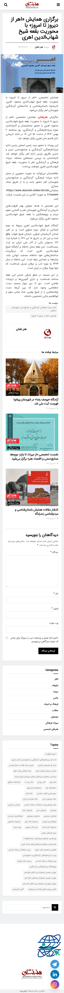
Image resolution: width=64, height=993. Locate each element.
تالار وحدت (29, 782)
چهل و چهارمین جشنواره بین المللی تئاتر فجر (39, 883)
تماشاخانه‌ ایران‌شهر (34, 788)
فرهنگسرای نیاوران (49, 821)
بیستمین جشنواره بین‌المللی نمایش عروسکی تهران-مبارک (35, 776)
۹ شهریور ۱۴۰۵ (51, 408)
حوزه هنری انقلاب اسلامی (46, 793)
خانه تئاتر (29, 793)
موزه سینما (17, 827)
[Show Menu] (58, 5)
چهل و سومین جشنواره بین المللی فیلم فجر (40, 872)
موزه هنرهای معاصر (48, 833)
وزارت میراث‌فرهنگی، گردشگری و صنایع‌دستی (39, 855)
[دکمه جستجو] (5, 5)
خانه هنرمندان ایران (30, 799)
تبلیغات (55, 685)
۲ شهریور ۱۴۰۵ (51, 463)
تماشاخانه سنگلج (14, 782)
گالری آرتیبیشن (18, 889)
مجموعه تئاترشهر (14, 821)
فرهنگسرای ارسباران (15, 816)
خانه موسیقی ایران (49, 799)
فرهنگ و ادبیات (51, 704)
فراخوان (53, 810)
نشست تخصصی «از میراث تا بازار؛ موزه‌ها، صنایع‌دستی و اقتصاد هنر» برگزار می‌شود (34, 456)
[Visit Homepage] (32, 5)
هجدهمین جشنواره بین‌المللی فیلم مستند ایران (38, 844)
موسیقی (54, 717)
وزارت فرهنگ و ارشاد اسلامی (19, 849)
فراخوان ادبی (41, 810)
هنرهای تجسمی (50, 729)
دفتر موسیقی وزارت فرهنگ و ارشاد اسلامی (40, 804)
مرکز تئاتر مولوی (32, 827)
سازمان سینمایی (14, 804)
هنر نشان (39, 47)
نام (55, 593)
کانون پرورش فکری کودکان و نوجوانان (42, 889)
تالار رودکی (41, 782)
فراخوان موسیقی (33, 816)
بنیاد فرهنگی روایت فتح (22, 771)
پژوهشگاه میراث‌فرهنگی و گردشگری (43, 866)
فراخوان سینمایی (50, 816)
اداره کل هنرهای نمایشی (47, 765)
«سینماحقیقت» (50, 754)
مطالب (55, 710)
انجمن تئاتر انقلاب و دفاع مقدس (21, 765)
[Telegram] (54, 964)
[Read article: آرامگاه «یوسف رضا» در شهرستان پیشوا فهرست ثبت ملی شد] (32, 377)
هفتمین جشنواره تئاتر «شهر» (45, 849)
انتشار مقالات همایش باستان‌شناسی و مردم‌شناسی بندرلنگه (36, 511)
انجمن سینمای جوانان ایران (46, 771)
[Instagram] (54, 984)
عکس (55, 698)
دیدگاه (54, 552)
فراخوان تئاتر (27, 810)
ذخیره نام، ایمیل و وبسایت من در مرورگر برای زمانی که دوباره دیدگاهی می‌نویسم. (34, 639)
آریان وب (23, 991)
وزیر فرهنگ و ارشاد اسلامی (46, 861)
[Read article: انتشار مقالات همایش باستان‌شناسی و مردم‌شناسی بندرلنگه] (32, 487)
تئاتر (56, 679)
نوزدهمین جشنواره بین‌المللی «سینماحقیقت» (39, 838)
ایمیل (54, 608)
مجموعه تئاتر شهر (31, 821)
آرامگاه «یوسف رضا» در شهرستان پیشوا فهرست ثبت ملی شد (35, 401)
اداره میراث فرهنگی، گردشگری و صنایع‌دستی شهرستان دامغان (34, 309)
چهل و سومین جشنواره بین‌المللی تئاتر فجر (40, 878)
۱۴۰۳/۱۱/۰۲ (23, 47)
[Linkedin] (54, 974)
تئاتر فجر (53, 782)
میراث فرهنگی (13, 393)
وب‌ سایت (53, 623)
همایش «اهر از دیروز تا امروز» (43, 315)
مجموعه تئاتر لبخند (49, 827)
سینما (55, 691)
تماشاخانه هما (51, 788)
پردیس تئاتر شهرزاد (24, 861)
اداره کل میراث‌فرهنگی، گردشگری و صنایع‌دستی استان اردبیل (34, 759)
